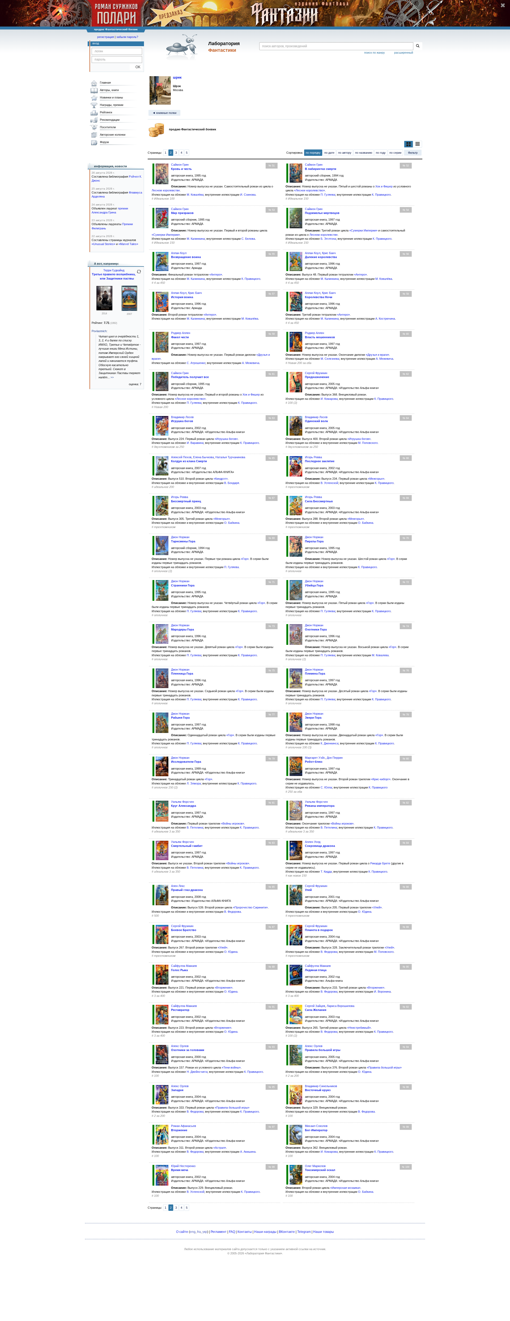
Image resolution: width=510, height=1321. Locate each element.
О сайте (182, 1232)
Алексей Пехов (181, 457)
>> (112, 377)
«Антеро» (215, 274)
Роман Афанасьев (183, 1125)
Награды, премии (111, 104)
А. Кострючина (385, 318)
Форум (104, 142)
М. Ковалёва (195, 194)
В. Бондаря (231, 482)
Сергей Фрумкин (316, 373)
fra (199, 1232)
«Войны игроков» (232, 823)
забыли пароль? (127, 36)
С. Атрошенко (196, 362)
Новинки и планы (111, 97)
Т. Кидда (326, 871)
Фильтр (413, 152)
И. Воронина (382, 991)
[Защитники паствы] (104, 309)
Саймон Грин (180, 164)
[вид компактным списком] (417, 144)
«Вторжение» (223, 987)
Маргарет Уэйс (315, 757)
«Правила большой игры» (384, 1067)
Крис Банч (329, 253)
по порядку (313, 152)
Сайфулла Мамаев (184, 965)
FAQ (232, 1232)
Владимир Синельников (321, 1086)
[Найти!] (417, 46)
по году (381, 152)
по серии (395, 152)
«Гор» (245, 558)
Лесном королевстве (166, 190)
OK (136, 67)
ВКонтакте (287, 1232)
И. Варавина (195, 442)
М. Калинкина (196, 238)
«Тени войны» (231, 1067)
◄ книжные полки (164, 112)
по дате (329, 152)
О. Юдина (364, 911)
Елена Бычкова (203, 457)
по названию (363, 152)
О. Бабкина (231, 522)
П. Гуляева (328, 194)
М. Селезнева (330, 358)
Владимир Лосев (182, 417)
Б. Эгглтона (328, 238)
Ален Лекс (178, 885)
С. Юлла (326, 787)
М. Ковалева (380, 655)
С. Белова (248, 238)
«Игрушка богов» (226, 438)
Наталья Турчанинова (230, 457)
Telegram (304, 1232)
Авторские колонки (112, 134)
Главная (105, 82)
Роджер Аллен (180, 332)
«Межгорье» (376, 478)
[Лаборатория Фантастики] (183, 47)
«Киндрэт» (221, 478)
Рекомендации (110, 119)
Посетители (108, 127)
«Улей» (377, 907)
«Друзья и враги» (377, 354)
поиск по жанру (374, 52)
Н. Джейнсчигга (197, 1071)
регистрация (105, 36)
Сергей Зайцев (315, 1005)
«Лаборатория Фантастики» (263, 1253)
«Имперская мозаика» (345, 1187)
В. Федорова (232, 911)
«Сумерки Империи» (166, 234)
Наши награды (265, 1232)
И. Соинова (248, 194)
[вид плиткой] (408, 144)
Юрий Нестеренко (183, 1166)
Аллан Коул (178, 253)
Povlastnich (99, 331)
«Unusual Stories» (103, 244)
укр (204, 1232)
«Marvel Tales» (128, 244)
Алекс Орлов (180, 1046)
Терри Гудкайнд (113, 270)
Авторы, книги (109, 90)
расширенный (403, 52)
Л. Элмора (194, 783)
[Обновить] (139, 273)
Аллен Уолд (312, 841)
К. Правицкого (381, 194)
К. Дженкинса (329, 743)
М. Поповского (368, 442)
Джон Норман (180, 537)
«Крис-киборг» (380, 779)
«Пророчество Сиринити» (250, 907)
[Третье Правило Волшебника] (129, 309)
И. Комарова (329, 398)
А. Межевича (250, 362)
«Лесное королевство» (309, 190)
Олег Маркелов (315, 1166)
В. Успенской (329, 482)
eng (193, 1232)
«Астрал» (219, 1147)
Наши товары (323, 1232)
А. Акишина (248, 1151)
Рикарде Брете (380, 863)
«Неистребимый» (359, 1027)
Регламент (219, 1232)
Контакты (244, 1232)
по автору (344, 152)
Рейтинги (106, 112)
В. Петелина (195, 827)
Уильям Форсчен (182, 801)
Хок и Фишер (384, 186)
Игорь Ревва (313, 457)
